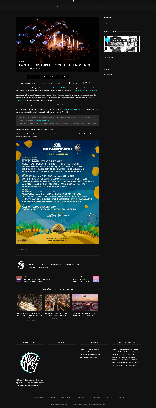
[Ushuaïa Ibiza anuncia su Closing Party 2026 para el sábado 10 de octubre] (85, 302)
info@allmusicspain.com (88, 357)
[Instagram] (62, 352)
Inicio (27, 7)
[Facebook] (51, 352)
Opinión (87, 7)
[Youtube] (121, 7)
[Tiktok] (72, 352)
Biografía (55, 7)
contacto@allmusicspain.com (90, 354)
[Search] (130, 7)
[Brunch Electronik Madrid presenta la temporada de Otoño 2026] (29, 302)
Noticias (35, 7)
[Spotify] (125, 7)
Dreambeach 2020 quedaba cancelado (85, 90)
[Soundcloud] (123, 7)
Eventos (77, 7)
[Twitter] (57, 352)
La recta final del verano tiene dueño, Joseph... (57, 315)
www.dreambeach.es (42, 120)
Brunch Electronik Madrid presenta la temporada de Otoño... (29, 316)
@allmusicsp (108, 74)
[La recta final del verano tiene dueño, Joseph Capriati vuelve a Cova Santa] (57, 302)
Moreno (24, 68)
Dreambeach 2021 (23, 249)
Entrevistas (66, 7)
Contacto (109, 7)
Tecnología (98, 7)
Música (43, 7)
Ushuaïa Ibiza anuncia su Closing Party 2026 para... (84, 315)
